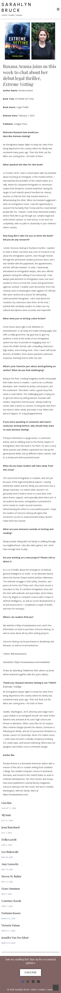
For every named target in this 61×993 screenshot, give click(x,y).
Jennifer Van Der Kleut (15, 937)
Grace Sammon (10, 888)
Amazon (7, 645)
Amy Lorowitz (10, 864)
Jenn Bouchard (10, 827)
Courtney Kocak (11, 901)
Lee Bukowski (9, 852)
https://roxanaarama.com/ (15, 794)
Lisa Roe (6, 803)
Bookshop (45, 641)
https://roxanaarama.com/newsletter (32, 662)
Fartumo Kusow (11, 913)
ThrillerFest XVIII (30, 670)
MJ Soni (6, 815)
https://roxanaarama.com (29, 625)
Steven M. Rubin (11, 876)
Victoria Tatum (10, 925)
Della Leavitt (8, 839)
